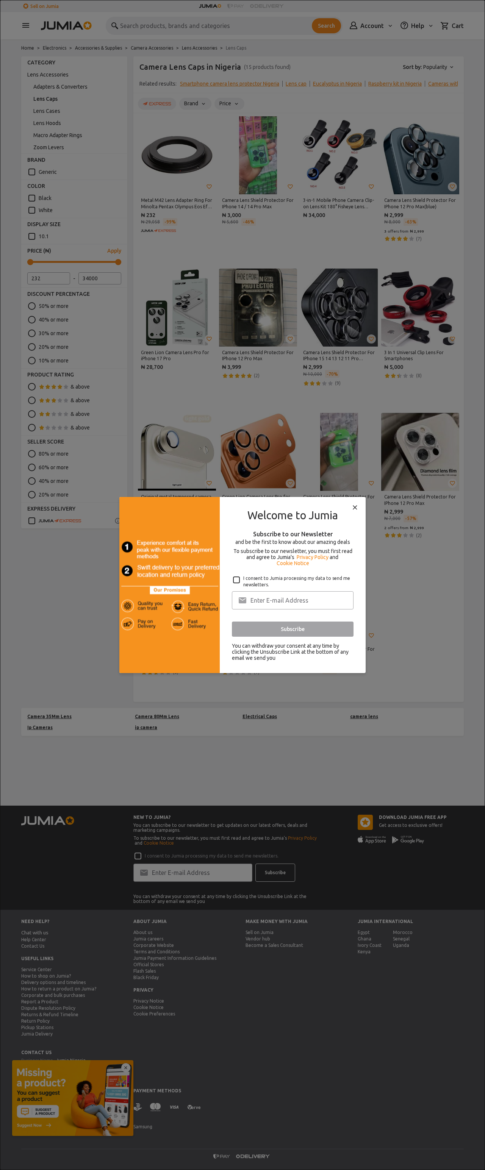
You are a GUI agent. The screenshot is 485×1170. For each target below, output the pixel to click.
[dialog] (242, 585)
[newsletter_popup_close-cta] (355, 507)
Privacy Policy (313, 557)
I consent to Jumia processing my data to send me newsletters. (296, 581)
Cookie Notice (293, 563)
